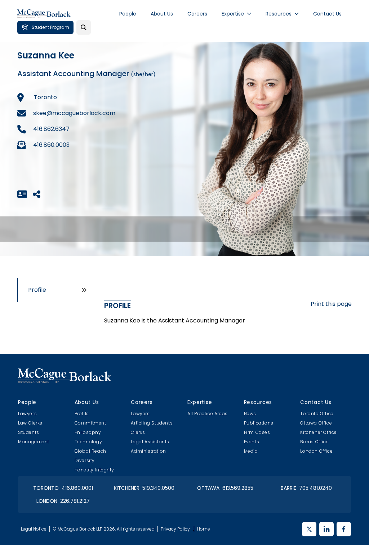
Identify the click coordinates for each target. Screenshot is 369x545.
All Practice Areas (207, 413)
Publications (259, 423)
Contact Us (327, 13)
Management (33, 442)
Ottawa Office (316, 423)
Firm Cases (257, 432)
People (127, 13)
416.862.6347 (51, 129)
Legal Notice (33, 529)
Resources (279, 13)
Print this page (331, 304)
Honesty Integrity (94, 470)
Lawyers (27, 413)
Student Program (50, 27)
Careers (197, 13)
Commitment (90, 423)
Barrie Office (314, 442)
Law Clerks (30, 423)
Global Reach (90, 451)
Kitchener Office (318, 432)
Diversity (85, 460)
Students (28, 432)
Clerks (138, 432)
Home (203, 529)
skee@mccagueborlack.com (74, 113)
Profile (37, 290)
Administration (148, 451)
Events (251, 442)
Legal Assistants (150, 442)
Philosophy (88, 432)
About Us (162, 13)
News (250, 413)
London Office (316, 451)
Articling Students (152, 423)
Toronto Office (316, 413)
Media (251, 451)
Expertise (233, 13)
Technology (88, 442)
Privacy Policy (175, 529)
